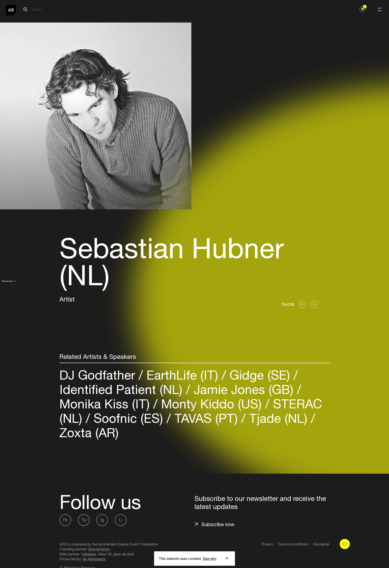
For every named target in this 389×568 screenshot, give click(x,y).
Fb (302, 304)
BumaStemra (99, 549)
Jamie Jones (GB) (243, 389)
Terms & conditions (293, 544)
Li (120, 520)
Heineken (88, 554)
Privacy (267, 544)
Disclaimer (7, 281)
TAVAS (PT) (206, 418)
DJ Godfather (99, 375)
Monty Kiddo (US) (211, 403)
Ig (102, 520)
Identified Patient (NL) (122, 389)
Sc (314, 304)
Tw (83, 520)
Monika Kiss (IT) (106, 403)
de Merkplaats (94, 559)
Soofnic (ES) (128, 418)
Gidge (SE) (260, 375)
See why (210, 559)
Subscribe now (217, 524)
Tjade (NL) (278, 418)
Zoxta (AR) (89, 432)
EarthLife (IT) (182, 375)
